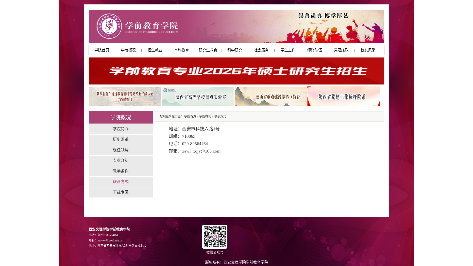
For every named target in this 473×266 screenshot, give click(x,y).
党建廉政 (341, 50)
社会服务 (261, 50)
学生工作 (288, 50)
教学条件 (121, 171)
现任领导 (121, 150)
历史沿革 (121, 139)
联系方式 (121, 182)
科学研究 (234, 50)
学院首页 (101, 50)
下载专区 (121, 192)
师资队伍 (314, 50)
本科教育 (181, 50)
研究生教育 (208, 50)
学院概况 (128, 50)
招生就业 (155, 50)
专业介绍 (121, 160)
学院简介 (121, 129)
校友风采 (368, 50)
